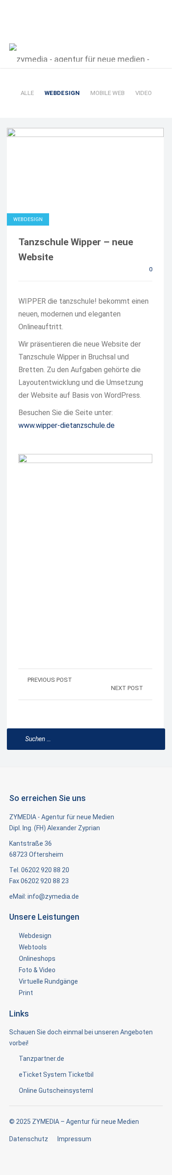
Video (143, 93)
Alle (27, 93)
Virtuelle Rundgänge (48, 981)
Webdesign (62, 93)
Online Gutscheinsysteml (56, 1090)
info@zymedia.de (53, 896)
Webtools (33, 947)
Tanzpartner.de (41, 1058)
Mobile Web (107, 93)
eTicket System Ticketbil (56, 1074)
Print (26, 992)
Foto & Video (37, 970)
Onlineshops (37, 958)
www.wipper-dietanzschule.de (66, 425)
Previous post (50, 679)
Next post (127, 688)
